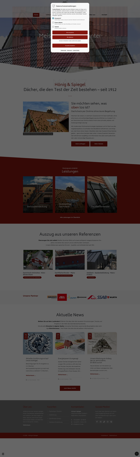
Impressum (69, 50)
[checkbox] (53, 18)
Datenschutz (63, 50)
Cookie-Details (76, 50)
